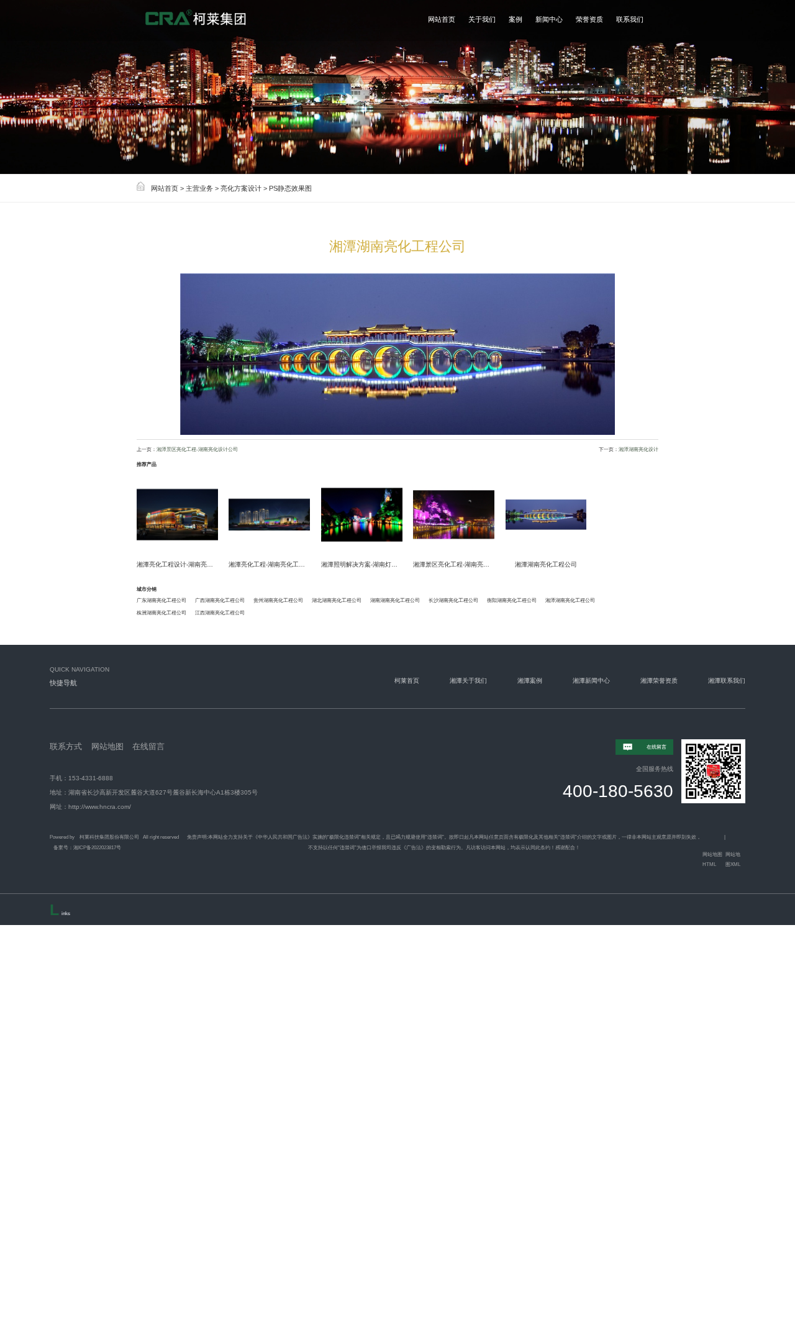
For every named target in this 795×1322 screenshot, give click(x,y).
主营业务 (199, 188)
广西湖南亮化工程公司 (220, 600)
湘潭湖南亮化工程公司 (570, 600)
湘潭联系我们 (726, 680)
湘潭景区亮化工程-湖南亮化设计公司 (197, 449)
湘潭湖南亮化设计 (638, 449)
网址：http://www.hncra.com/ (90, 806)
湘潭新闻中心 (591, 680)
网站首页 (164, 188)
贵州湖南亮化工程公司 (278, 600)
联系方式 (66, 746)
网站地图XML (732, 859)
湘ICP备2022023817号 (97, 847)
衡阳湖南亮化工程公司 (512, 600)
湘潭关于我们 (468, 680)
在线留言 (148, 746)
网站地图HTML (712, 859)
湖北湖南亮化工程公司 (336, 600)
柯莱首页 (406, 680)
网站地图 (107, 746)
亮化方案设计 (240, 188)
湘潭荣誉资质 (659, 680)
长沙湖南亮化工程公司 (453, 600)
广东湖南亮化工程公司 (161, 600)
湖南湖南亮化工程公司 (395, 600)
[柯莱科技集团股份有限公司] (218, 20)
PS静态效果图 (290, 188)
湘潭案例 (529, 680)
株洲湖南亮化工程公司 (161, 612)
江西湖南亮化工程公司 (220, 612)
